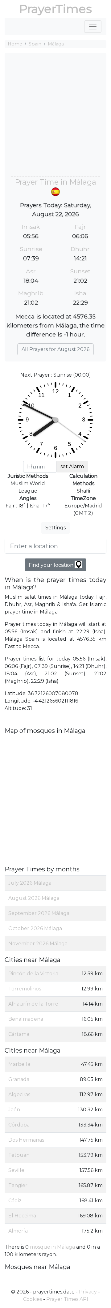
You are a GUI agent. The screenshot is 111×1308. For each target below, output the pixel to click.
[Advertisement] (55, 117)
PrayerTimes (55, 9)
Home (15, 44)
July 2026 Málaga (29, 883)
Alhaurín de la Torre (33, 1004)
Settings (55, 528)
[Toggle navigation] (92, 26)
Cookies (32, 1299)
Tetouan (19, 1155)
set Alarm (72, 466)
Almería (18, 1231)
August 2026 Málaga (34, 898)
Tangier (17, 1185)
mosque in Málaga (52, 1247)
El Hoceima (22, 1216)
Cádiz (15, 1200)
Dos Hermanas (26, 1140)
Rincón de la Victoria (33, 974)
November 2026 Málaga (38, 944)
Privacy (88, 1292)
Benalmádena (25, 1019)
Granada (18, 1079)
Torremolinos (24, 989)
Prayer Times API (67, 1299)
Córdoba (19, 1125)
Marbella (19, 1064)
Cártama (18, 1034)
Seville (16, 1170)
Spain (35, 44)
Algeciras (19, 1094)
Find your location (52, 565)
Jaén (14, 1110)
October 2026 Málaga (35, 928)
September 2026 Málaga (38, 913)
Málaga (56, 44)
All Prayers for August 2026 (55, 349)
